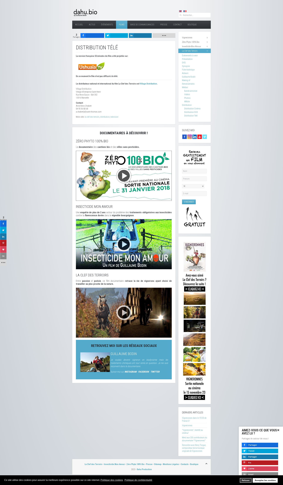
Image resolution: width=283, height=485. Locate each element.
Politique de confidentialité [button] (138, 480)
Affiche (187, 101)
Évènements (107, 24)
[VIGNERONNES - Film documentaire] (194, 320)
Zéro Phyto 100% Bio (190, 42)
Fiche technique (188, 70)
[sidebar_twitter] (3, 230)
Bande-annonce (190, 91)
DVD (184, 62)
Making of (186, 80)
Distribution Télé (190, 116)
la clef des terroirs (92, 117)
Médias (185, 87)
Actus (92, 24)
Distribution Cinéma (192, 108)
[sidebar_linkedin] (3, 236)
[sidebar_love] (3, 249)
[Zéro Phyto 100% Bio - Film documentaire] (124, 175)
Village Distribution (148, 84)
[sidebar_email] (3, 256)
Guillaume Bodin (124, 354)
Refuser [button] (246, 480)
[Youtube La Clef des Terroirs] (199, 136)
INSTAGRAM (130, 371)
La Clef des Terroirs (190, 51)
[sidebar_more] (3, 262)
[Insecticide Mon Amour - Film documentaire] (124, 244)
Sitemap (157, 464)
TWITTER (155, 371)
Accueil (79, 24)
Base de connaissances (142, 24)
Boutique (192, 24)
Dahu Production (144, 469)
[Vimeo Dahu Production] (204, 136)
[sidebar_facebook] (3, 223)
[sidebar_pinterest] (3, 243)
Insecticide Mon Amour (191, 46)
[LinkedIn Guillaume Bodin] (194, 136)
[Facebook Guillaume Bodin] (184, 136)
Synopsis (186, 66)
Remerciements (188, 84)
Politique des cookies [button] (112, 480)
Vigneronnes (187, 37)
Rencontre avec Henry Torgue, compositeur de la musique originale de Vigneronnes (194, 448)
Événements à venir (190, 55)
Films (121, 24)
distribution (105, 117)
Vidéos (187, 94)
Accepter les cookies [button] (265, 480)
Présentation (187, 59)
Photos (187, 98)
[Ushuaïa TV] (91, 66)
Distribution (187, 105)
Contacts (185, 464)
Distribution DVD (191, 112)
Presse (163, 24)
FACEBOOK (143, 371)
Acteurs (185, 73)
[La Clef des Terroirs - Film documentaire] (124, 312)
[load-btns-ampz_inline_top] (164, 35)
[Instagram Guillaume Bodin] (189, 136)
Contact (177, 24)
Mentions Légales (171, 464)
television (114, 117)
